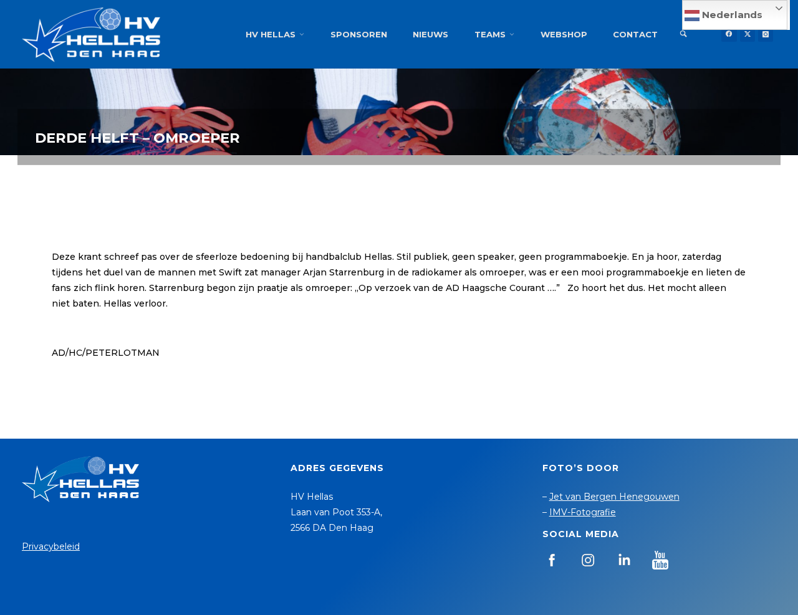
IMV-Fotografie (582, 512)
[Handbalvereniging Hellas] (91, 34)
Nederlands (730, 15)
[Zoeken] (683, 34)
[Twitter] (747, 34)
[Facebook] (728, 34)
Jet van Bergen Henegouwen (614, 496)
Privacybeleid (51, 546)
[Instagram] (765, 34)
